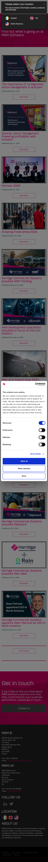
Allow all (24, 461)
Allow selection (24, 469)
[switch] (42, 430)
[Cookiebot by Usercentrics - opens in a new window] (35, 384)
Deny (24, 476)
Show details (35, 454)
